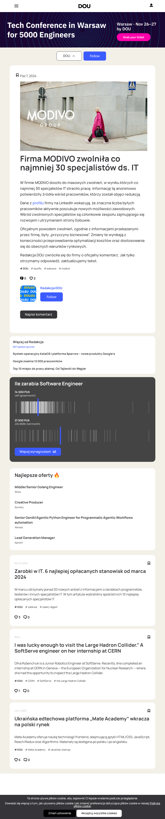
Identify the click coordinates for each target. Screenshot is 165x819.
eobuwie (51, 268)
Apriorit (19, 542)
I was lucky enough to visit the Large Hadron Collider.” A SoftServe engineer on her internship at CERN (78, 648)
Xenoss (19, 527)
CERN (31, 681)
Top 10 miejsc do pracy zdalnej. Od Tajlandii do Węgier (49, 368)
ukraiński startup (60, 749)
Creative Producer (29, 502)
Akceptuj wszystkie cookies (99, 813)
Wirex (18, 492)
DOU (25, 268)
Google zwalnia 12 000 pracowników (37, 361)
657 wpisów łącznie (23, 347)
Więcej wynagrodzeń (35, 451)
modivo (66, 268)
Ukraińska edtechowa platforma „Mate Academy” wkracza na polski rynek (81, 721)
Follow (95, 56)
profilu (38, 202)
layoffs (37, 268)
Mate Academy (36, 749)
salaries (32, 607)
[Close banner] (162, 13)
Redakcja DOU (51, 288)
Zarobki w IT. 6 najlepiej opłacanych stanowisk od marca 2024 (80, 574)
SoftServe (45, 681)
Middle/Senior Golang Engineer (39, 487)
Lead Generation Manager (35, 537)
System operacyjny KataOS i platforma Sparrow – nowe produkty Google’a (64, 354)
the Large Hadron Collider (71, 681)
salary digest (50, 607)
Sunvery (19, 507)
